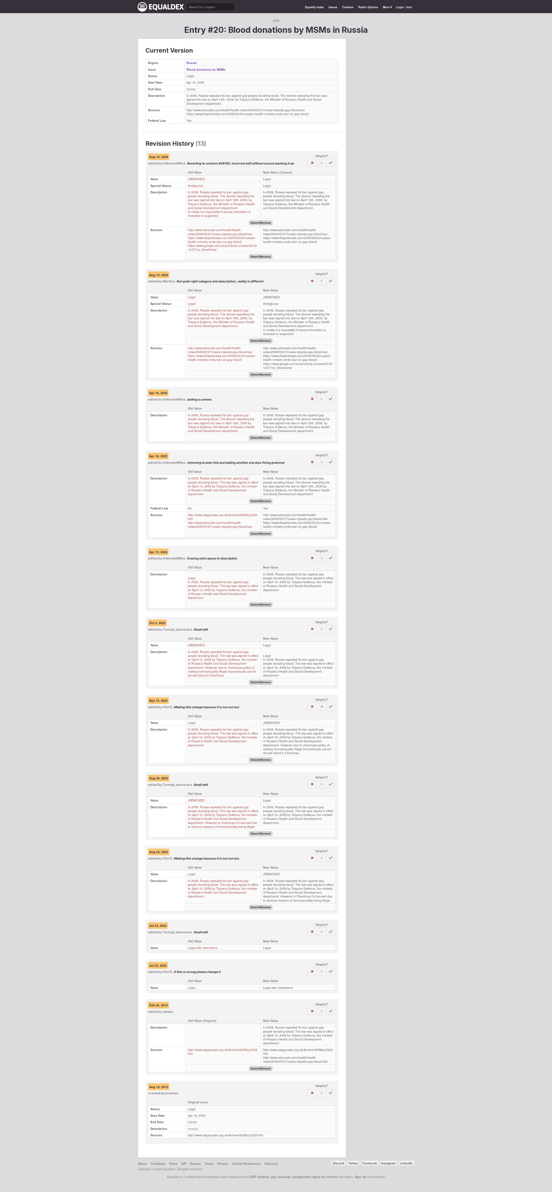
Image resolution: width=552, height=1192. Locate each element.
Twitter (353, 1163)
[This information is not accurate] (312, 163)
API (183, 1163)
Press (173, 1163)
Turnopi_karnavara (177, 629)
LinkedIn (406, 1163)
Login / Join (404, 7)
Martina (169, 281)
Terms (209, 1163)
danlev (168, 1011)
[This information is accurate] (330, 163)
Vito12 (167, 707)
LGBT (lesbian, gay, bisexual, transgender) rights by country (292, 1177)
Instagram (388, 1163)
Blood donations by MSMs (206, 69)
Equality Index (314, 7)
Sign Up (360, 1177)
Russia (355, 30)
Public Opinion (368, 7)
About (142, 1163)
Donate (195, 1163)
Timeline (347, 7)
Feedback (158, 1163)
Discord (338, 1163)
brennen (171, 1093)
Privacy (222, 1163)
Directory (271, 1163)
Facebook (369, 1163)
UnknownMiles (174, 163)
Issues (333, 7)
